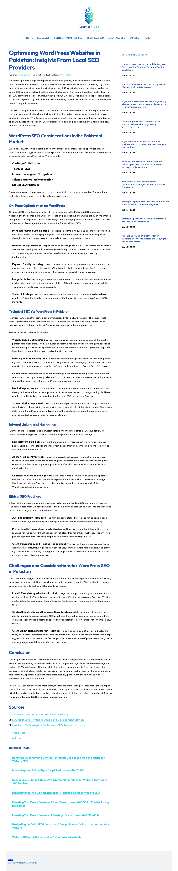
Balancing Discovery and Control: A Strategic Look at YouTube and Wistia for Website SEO (58, 759)
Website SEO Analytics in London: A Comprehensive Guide (46, 837)
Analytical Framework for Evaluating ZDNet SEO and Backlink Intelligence (143, 86)
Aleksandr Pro (26, 75)
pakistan (17, 738)
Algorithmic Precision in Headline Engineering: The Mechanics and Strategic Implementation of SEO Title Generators (144, 104)
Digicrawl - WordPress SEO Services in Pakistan (40, 714)
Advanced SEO (116, 37)
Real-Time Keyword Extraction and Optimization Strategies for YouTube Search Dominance (143, 184)
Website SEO (66, 75)
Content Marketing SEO (68, 37)
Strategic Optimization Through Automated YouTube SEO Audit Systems (144, 220)
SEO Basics (43, 37)
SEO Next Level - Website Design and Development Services (48, 719)
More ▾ (148, 37)
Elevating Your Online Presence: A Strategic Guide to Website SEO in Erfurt (57, 815)
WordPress (18, 732)
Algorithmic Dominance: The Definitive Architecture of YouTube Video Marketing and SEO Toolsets (144, 144)
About (10, 859)
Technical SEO (95, 37)
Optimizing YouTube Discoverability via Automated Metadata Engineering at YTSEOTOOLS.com (141, 124)
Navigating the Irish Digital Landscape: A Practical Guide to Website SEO (56, 792)
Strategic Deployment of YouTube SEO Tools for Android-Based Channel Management (145, 203)
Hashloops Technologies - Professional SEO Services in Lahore (48, 725)
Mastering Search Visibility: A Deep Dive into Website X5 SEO (48, 770)
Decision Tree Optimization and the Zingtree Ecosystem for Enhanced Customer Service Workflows (143, 67)
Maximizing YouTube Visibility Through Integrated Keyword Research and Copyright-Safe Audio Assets (144, 238)
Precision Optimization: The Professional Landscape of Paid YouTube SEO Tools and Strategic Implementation (142, 164)
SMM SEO (134, 37)
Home (29, 37)
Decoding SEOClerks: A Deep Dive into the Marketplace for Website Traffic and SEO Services (59, 781)
